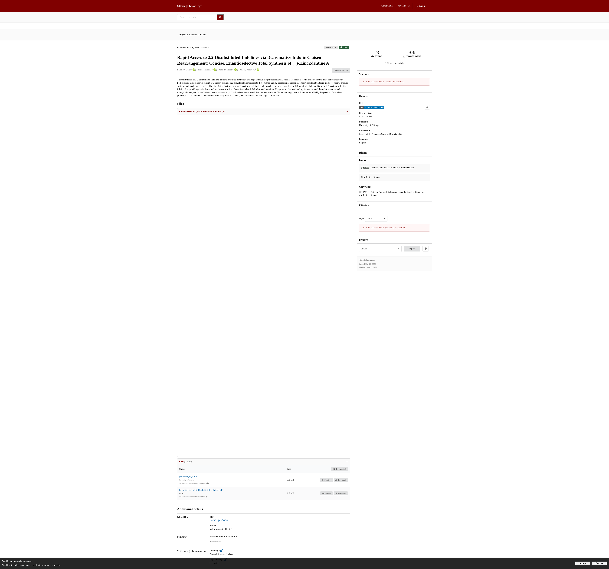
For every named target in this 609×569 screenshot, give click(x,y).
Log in (422, 6)
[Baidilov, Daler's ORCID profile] (193, 69)
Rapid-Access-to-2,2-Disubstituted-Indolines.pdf (201, 490)
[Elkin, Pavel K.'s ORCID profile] (214, 69)
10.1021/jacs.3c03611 (220, 520)
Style (361, 218)
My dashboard (404, 6)
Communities (387, 6)
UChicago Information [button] (193, 550)
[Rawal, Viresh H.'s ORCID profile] (257, 69)
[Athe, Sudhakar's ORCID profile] (235, 69)
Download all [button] (341, 469)
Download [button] (342, 480)
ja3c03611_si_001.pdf (189, 476)
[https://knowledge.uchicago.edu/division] (222, 550)
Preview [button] (327, 480)
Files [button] (185, 461)
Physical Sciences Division (192, 34)
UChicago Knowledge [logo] (189, 5)
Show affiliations (341, 70)
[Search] (220, 17)
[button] (263, 111)
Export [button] (412, 248)
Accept (583, 563)
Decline (599, 563)
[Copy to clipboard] (427, 107)
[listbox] (376, 219)
